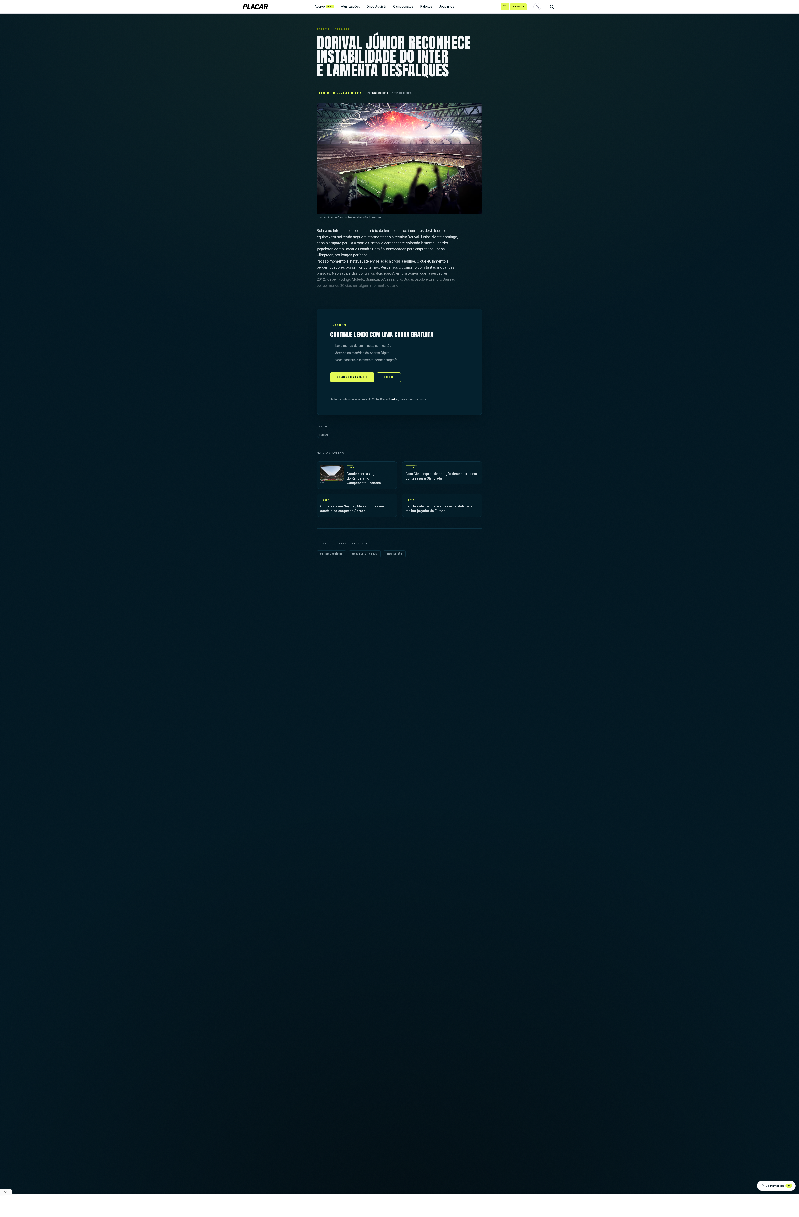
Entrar (389, 377)
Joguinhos (446, 7)
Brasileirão (394, 554)
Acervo (324, 7)
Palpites (426, 7)
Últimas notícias (331, 554)
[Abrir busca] (552, 6)
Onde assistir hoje (364, 554)
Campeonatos (403, 7)
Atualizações (350, 7)
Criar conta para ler (352, 377)
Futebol (323, 434)
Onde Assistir (377, 7)
